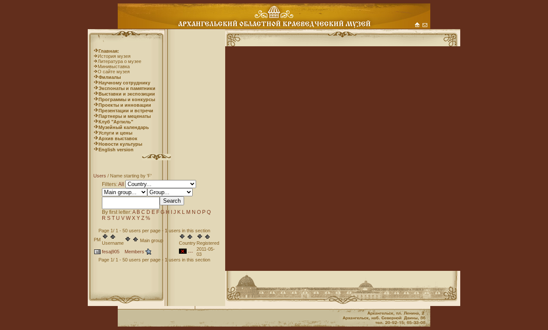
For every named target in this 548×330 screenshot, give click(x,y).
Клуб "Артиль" (115, 121)
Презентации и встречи (125, 110)
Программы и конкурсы (126, 99)
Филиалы (109, 77)
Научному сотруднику (124, 82)
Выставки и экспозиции (126, 93)
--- (190, 252)
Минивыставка (114, 66)
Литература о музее (119, 61)
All (121, 184)
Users (99, 175)
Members (134, 251)
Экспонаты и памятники (126, 88)
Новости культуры (120, 144)
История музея (114, 56)
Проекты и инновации (124, 105)
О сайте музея (114, 71)
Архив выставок (117, 138)
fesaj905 (110, 251)
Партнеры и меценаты (124, 116)
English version (116, 149)
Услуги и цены (115, 132)
